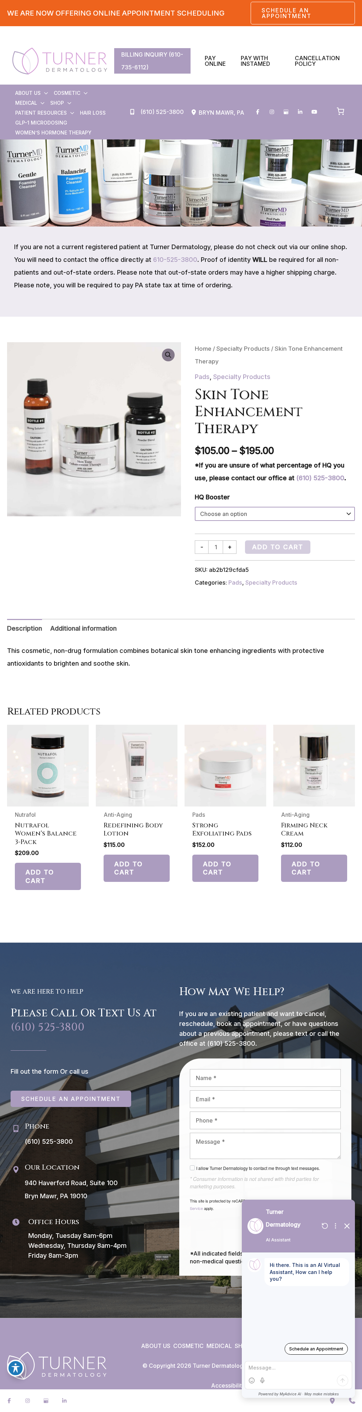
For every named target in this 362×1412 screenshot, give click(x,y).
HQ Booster (212, 497)
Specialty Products (243, 348)
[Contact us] (352, 1400)
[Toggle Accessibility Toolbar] (15, 1368)
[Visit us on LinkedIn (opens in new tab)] (300, 111)
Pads (202, 376)
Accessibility (228, 1385)
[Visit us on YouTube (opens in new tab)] (314, 111)
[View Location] (195, 112)
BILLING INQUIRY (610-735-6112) (152, 61)
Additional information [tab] (83, 628)
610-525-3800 (175, 259)
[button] (303, 13)
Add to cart (277, 547)
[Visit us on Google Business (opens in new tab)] (286, 111)
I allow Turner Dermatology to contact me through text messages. (258, 1168)
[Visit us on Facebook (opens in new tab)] (257, 111)
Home (203, 348)
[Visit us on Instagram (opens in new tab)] (271, 111)
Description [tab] (24, 628)
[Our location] (332, 1400)
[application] (44, 93)
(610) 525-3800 (320, 478)
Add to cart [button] (39, 876)
